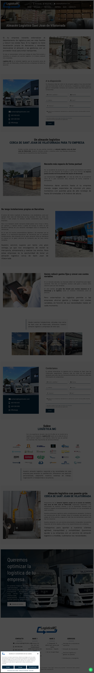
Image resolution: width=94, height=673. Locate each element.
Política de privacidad (23, 670)
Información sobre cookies (12, 670)
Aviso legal (31, 670)
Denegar (20, 667)
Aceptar (8, 667)
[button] (38, 653)
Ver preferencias (32, 667)
